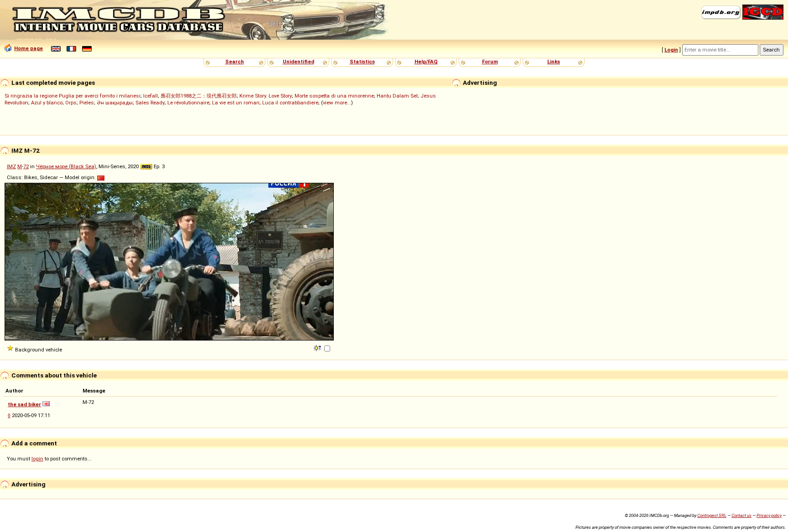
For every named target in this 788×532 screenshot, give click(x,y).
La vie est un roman (235, 102)
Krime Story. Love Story (265, 96)
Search (234, 61)
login (37, 458)
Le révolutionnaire (188, 102)
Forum (490, 61)
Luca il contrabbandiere (290, 102)
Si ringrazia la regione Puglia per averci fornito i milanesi (72, 96)
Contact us (741, 515)
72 (26, 166)
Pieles (86, 102)
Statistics (362, 61)
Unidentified (298, 61)
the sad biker (24, 404)
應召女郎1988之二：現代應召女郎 (199, 96)
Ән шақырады (115, 102)
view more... (337, 102)
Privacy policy (769, 515)
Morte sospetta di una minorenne (334, 96)
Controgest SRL (711, 515)
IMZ (11, 166)
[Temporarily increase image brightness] (318, 347)
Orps (71, 102)
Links (553, 61)
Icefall (150, 96)
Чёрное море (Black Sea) (66, 166)
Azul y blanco (46, 102)
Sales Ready (150, 102)
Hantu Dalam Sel (397, 96)
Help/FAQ (426, 61)
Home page (28, 48)
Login (671, 49)
